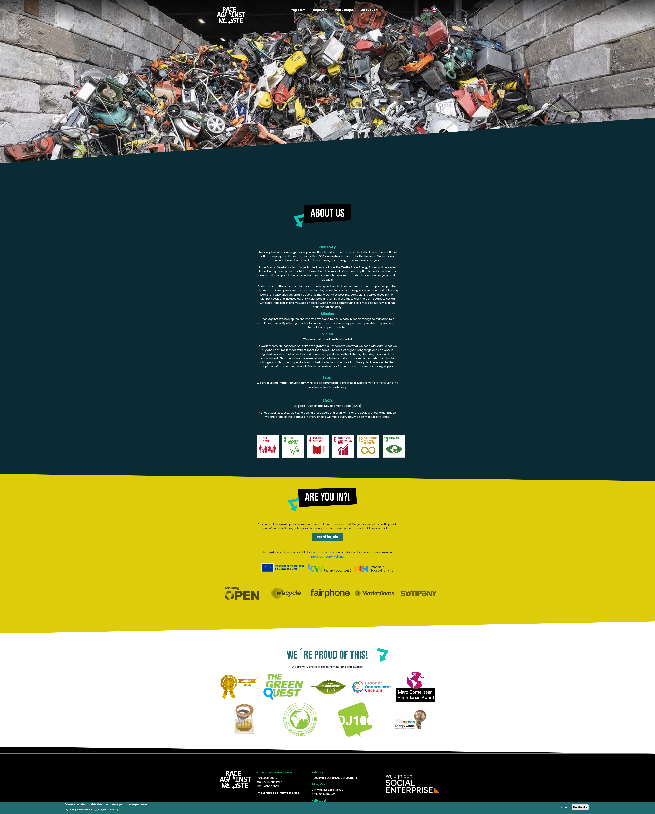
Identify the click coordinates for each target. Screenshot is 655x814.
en (433, 10)
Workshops (344, 10)
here (322, 778)
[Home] (231, 15)
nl (424, 10)
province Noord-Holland (327, 557)
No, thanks (580, 807)
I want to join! (327, 536)
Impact (318, 10)
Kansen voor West (323, 552)
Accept (565, 807)
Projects (296, 10)
